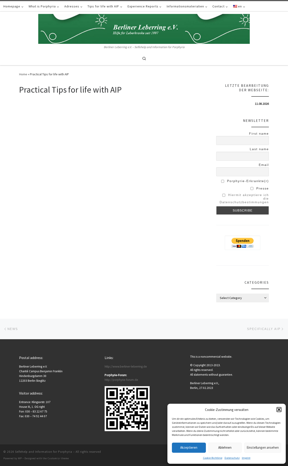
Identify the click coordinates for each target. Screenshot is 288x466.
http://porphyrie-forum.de (121, 380)
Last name (259, 149)
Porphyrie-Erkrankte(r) (247, 181)
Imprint (246, 457)
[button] (279, 409)
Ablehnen (225, 447)
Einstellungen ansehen (263, 447)
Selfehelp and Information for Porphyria (43, 452)
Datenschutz (232, 457)
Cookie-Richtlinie (212, 457)
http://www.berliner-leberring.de (126, 366)
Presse (262, 188)
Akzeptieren (188, 447)
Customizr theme (58, 458)
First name (259, 133)
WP (20, 458)
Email (264, 165)
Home (23, 74)
